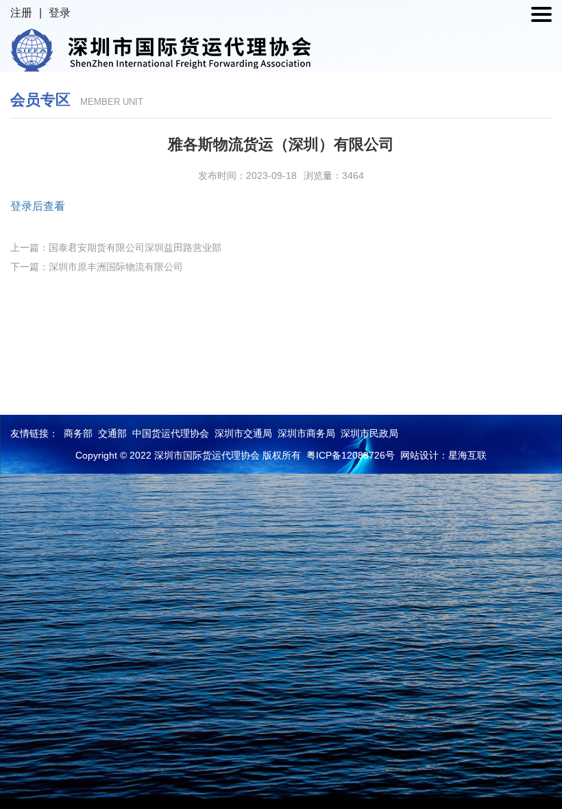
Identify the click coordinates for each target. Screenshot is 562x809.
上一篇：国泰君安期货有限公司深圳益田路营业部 (115, 247)
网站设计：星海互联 (443, 455)
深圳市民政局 (369, 433)
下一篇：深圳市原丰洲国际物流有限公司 (96, 266)
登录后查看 (37, 206)
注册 (21, 13)
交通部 (112, 433)
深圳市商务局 (306, 433)
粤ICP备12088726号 (350, 455)
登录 (60, 13)
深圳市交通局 (243, 433)
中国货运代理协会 (170, 433)
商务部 (78, 433)
